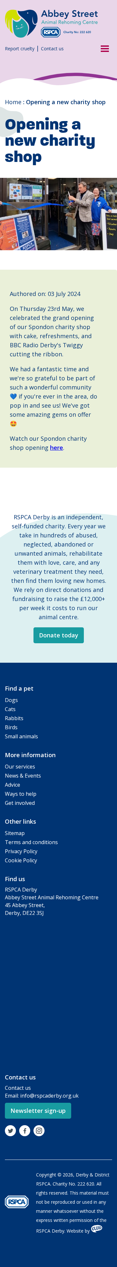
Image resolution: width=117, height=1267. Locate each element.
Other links (20, 821)
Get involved (20, 803)
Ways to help (20, 794)
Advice (12, 784)
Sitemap (15, 833)
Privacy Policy (21, 851)
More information (30, 755)
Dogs (11, 700)
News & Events (23, 775)
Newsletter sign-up (38, 1110)
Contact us (52, 48)
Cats (10, 709)
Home (13, 102)
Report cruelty (19, 48)
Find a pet (19, 688)
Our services (20, 766)
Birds (11, 727)
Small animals (21, 736)
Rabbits (14, 718)
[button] (102, 48)
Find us (15, 879)
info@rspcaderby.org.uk (49, 1095)
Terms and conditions (31, 842)
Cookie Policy (21, 860)
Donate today (58, 635)
